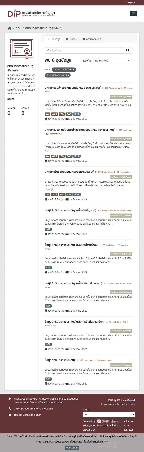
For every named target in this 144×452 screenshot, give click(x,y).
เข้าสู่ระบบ (131, 2)
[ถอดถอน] (73, 69)
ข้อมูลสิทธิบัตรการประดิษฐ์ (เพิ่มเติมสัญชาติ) (71, 210)
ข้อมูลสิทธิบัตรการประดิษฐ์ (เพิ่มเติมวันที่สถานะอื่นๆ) (75, 321)
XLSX (69, 114)
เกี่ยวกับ (73, 39)
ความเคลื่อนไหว (93, 39)
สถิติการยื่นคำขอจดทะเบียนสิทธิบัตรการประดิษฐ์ (73, 88)
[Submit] (128, 50)
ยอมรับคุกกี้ (72, 448)
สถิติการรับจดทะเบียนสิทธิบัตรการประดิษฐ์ (69, 172)
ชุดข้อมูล (55, 39)
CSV (47, 114)
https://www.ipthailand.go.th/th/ (118, 404)
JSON (54, 114)
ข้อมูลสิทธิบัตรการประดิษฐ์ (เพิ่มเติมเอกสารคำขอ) (74, 283)
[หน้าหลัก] (10, 28)
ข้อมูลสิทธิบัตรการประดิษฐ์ (60, 360)
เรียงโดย (87, 61)
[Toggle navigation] (133, 13)
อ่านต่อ (10, 99)
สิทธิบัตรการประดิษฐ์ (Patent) (43, 28)
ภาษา (86, 409)
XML (62, 114)
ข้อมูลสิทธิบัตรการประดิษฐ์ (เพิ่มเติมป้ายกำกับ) (72, 245)
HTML (76, 114)
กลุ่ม (18, 28)
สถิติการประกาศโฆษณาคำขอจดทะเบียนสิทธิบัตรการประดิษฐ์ (80, 130)
